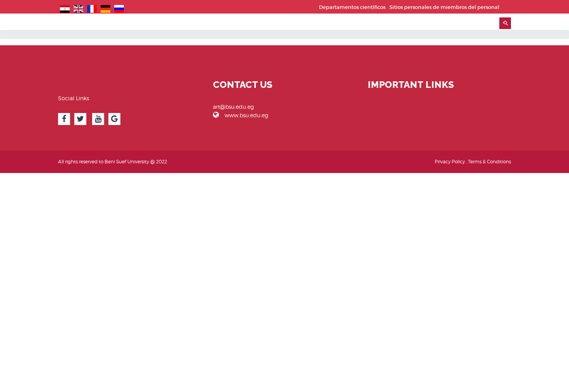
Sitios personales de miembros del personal (444, 7)
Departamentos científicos (352, 7)
